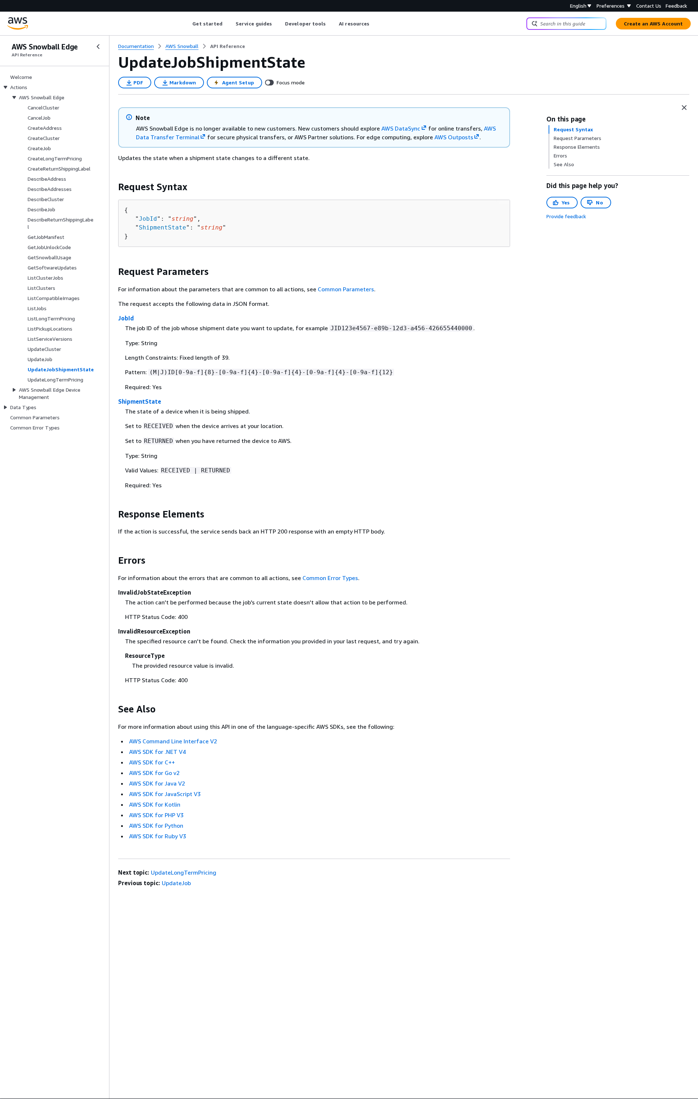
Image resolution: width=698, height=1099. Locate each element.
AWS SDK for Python (156, 825)
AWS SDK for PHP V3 (156, 815)
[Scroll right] (375, 23)
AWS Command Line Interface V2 (173, 741)
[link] (227, 46)
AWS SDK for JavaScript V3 (165, 794)
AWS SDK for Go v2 (154, 772)
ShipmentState (162, 227)
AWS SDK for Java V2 (157, 783)
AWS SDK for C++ (152, 762)
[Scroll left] (187, 23)
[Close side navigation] (98, 46)
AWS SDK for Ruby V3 (157, 836)
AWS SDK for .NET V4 (157, 751)
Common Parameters (346, 289)
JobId (148, 218)
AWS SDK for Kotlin (154, 804)
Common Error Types (330, 578)
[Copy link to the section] (112, 187)
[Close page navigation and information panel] (684, 107)
